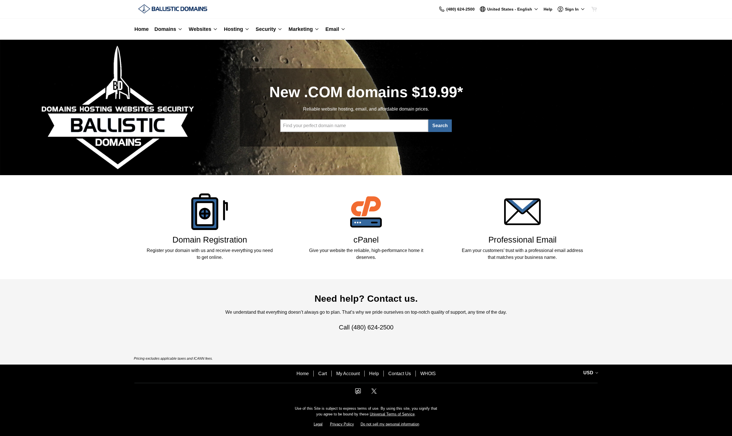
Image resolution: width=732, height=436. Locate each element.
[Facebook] (358, 393)
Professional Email (522, 239)
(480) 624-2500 (372, 327)
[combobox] (354, 125)
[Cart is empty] (594, 9)
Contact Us (399, 373)
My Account (348, 373)
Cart (322, 373)
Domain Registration (209, 239)
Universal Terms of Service (392, 414)
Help (374, 373)
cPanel (366, 239)
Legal (318, 424)
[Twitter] (374, 393)
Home (303, 373)
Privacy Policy (342, 424)
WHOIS (428, 373)
